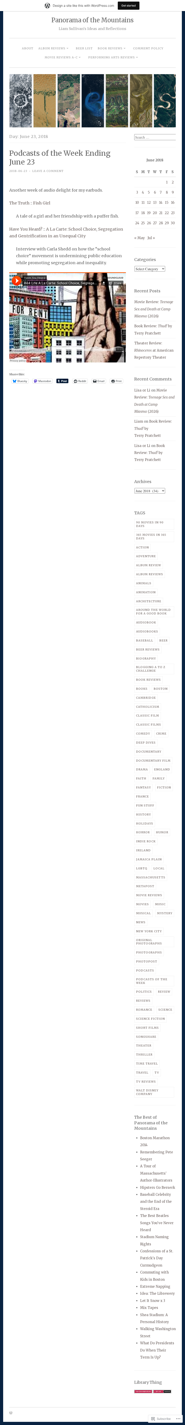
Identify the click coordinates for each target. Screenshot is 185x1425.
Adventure (146, 556)
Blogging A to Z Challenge (150, 668)
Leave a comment (48, 171)
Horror (143, 832)
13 (155, 202)
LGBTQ (141, 868)
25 (143, 223)
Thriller (144, 1054)
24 (137, 223)
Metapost (145, 886)
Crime (161, 733)
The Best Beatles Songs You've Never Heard (156, 1223)
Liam (138, 421)
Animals (143, 583)
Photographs (149, 952)
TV (157, 1072)
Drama (142, 769)
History (143, 814)
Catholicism (147, 706)
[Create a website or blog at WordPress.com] (10, 1413)
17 (137, 213)
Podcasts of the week (151, 981)
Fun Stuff (145, 805)
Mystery (164, 913)
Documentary (148, 751)
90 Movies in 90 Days (150, 524)
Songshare (146, 1036)
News (141, 922)
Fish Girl (41, 203)
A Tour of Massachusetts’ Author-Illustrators (156, 1173)
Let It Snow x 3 (152, 1301)
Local (158, 868)
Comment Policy (148, 48)
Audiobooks (147, 631)
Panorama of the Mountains (92, 20)
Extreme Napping (155, 1286)
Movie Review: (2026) (153, 309)
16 (172, 202)
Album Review (148, 565)
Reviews (143, 1000)
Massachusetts (150, 877)
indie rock (146, 841)
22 (167, 213)
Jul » (151, 238)
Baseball (144, 640)
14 (160, 202)
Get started (128, 5)
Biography (146, 658)
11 (143, 202)
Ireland (143, 850)
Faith (141, 778)
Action (142, 547)
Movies (142, 904)
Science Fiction (150, 1018)
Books (142, 688)
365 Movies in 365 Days (151, 536)
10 (137, 202)
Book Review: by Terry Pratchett (149, 453)
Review (164, 991)
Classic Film (147, 715)
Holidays (144, 823)
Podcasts (145, 970)
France (142, 796)
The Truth (19, 203)
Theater (143, 1045)
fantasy (143, 787)
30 (173, 223)
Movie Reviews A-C (61, 57)
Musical (143, 913)
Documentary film (153, 760)
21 (160, 213)
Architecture (148, 601)
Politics (144, 991)
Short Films (147, 1027)
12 (149, 202)
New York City (149, 931)
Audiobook (146, 622)
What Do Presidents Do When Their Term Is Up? (157, 1350)
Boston (161, 688)
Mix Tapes (149, 1308)
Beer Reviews (148, 649)
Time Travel (147, 1063)
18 (143, 213)
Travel (142, 1072)
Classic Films (148, 724)
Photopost (146, 961)
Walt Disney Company (147, 1092)
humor (162, 832)
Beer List (84, 48)
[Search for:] (155, 137)
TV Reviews (146, 1081)
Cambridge (146, 697)
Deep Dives (146, 742)
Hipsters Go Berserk (157, 1187)
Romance (144, 1009)
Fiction (164, 787)
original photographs (149, 941)
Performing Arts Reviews (111, 57)
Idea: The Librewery (157, 1293)
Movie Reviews (149, 895)
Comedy (143, 733)
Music (160, 904)
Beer (163, 640)
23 (173, 213)
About (27, 48)
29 (167, 223)
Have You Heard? (25, 229)
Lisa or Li (142, 390)
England (162, 769)
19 (149, 213)
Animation (146, 592)
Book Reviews (110, 48)
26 (149, 223)
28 (161, 223)
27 (155, 223)
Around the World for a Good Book (153, 611)
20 (155, 213)
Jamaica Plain (149, 859)
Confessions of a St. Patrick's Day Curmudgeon (156, 1258)
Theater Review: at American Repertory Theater (153, 350)
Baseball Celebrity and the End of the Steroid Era (156, 1201)
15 (167, 202)
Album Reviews (51, 48)
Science (165, 1009)
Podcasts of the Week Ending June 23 (60, 158)
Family (159, 778)
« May (139, 238)
